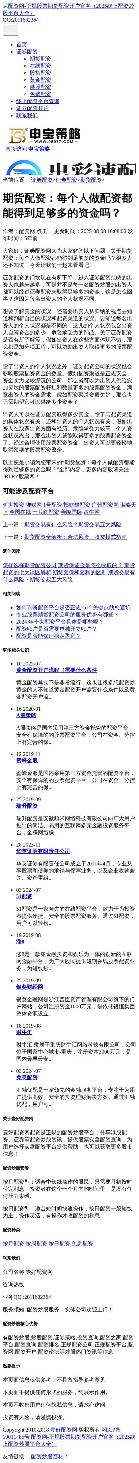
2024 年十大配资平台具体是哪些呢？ (60, 622)
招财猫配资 (76, 505)
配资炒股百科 (47, 1456)
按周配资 (36, 1243)
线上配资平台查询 (37, 101)
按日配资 (59, 1243)
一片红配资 (45, 512)
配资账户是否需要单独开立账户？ (56, 629)
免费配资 (40, 94)
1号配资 (52, 505)
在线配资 (40, 66)
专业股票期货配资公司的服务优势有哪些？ (67, 614)
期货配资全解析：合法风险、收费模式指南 (75, 537)
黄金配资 (40, 80)
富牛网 (92, 512)
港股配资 (40, 87)
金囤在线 (20, 512)
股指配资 (40, 73)
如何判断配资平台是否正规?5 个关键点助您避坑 (73, 607)
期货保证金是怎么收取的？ (90, 565)
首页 (21, 44)
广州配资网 (105, 505)
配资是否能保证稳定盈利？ (48, 636)
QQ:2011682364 (21, 20)
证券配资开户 (32, 108)
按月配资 (13, 1243)
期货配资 (40, 58)
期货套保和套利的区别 (80, 572)
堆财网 (34, 505)
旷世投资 (13, 505)
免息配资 (82, 1243)
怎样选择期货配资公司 (30, 565)
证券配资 (27, 51)
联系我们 (27, 115)
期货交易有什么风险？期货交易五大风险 (72, 524)
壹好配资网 (63, 1430)
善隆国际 (71, 512)
